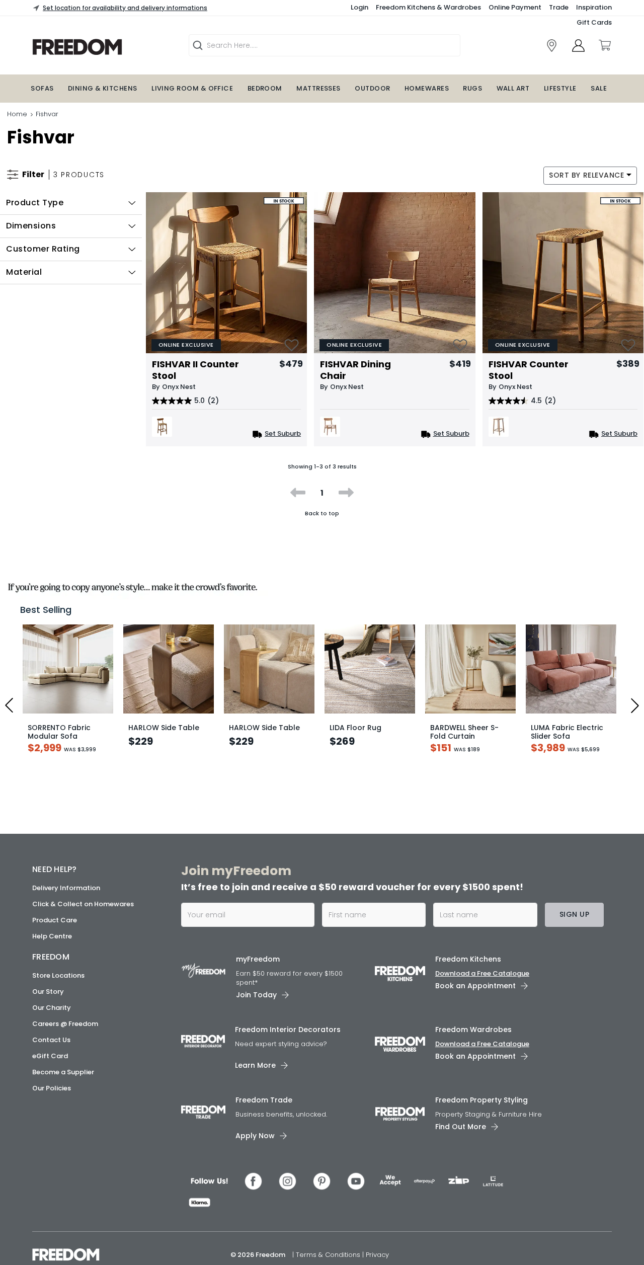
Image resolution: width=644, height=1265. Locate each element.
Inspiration (594, 7)
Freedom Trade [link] (263, 1100)
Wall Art (513, 88)
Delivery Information (66, 888)
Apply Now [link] (255, 1136)
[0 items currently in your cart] (604, 45)
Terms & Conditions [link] (329, 1254)
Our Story (48, 991)
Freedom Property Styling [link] (481, 1100)
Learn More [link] (255, 1065)
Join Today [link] (256, 995)
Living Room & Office (192, 88)
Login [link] (359, 7)
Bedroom (265, 88)
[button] (71, 203)
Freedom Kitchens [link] (468, 959)
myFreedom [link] (258, 959)
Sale (599, 88)
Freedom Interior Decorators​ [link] (288, 1029)
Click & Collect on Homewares (83, 904)
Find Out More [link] (460, 1127)
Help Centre (52, 936)
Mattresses (318, 88)
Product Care (54, 920)
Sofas (42, 88)
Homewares (427, 88)
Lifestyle (560, 88)
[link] (103, 47)
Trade (559, 7)
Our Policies (51, 1088)
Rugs (472, 88)
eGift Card (50, 1056)
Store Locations (58, 975)
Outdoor (372, 88)
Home (17, 114)
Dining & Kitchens (102, 88)
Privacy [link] (377, 1254)
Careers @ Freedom (65, 1024)
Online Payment (515, 7)
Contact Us (51, 1040)
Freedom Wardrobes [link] (473, 1029)
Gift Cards (594, 22)
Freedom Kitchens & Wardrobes (428, 7)
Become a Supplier (63, 1072)
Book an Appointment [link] (475, 986)
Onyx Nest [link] (179, 386)
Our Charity (51, 1007)
